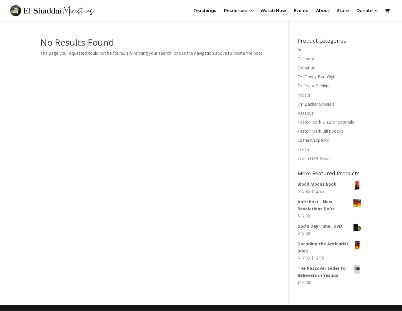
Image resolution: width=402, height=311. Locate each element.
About (322, 11)
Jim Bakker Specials (316, 104)
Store (343, 11)
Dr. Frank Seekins (314, 86)
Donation (306, 68)
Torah (303, 149)
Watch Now (273, 11)
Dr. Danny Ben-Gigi (316, 76)
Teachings (204, 11)
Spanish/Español (313, 140)
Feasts (304, 95)
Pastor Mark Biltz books (320, 131)
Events (301, 11)
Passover (306, 113)
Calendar (306, 58)
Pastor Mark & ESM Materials (326, 122)
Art (300, 49)
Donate (364, 11)
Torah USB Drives (315, 158)
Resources (235, 11)
